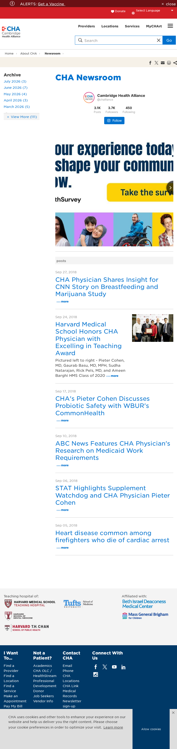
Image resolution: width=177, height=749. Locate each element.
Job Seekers (43, 696)
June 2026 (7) (15, 87)
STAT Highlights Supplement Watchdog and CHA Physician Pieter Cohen (112, 495)
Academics (42, 665)
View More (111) (24, 117)
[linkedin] (123, 667)
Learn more (113, 727)
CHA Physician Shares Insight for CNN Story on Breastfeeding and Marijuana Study (106, 286)
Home (9, 53)
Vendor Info (43, 701)
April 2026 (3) (16, 100)
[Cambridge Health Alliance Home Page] (11, 34)
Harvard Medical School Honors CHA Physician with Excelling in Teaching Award (88, 338)
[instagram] (95, 674)
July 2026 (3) (15, 81)
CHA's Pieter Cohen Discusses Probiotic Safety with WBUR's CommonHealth (102, 405)
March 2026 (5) (17, 106)
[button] (173, 712)
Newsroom (52, 53)
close (171, 3)
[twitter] (105, 667)
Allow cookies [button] (151, 729)
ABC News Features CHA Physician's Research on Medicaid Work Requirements (112, 450)
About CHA (28, 53)
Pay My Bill (13, 706)
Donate (120, 11)
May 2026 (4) (15, 94)
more (65, 301)
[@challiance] (89, 97)
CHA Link (70, 686)
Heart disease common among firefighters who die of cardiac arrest (112, 536)
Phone (68, 670)
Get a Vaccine (51, 3)
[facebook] (95, 667)
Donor (38, 691)
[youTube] (114, 667)
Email (67, 665)
